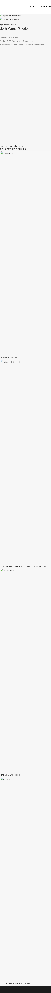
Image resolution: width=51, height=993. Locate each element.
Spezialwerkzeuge (8, 24)
